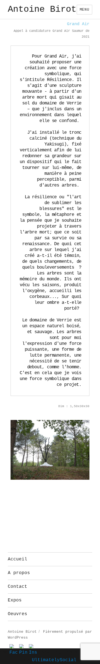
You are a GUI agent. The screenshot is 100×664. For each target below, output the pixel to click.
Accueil (17, 559)
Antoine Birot (42, 9)
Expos (15, 600)
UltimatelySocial (54, 660)
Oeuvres (17, 614)
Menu (84, 10)
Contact (17, 586)
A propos (19, 572)
